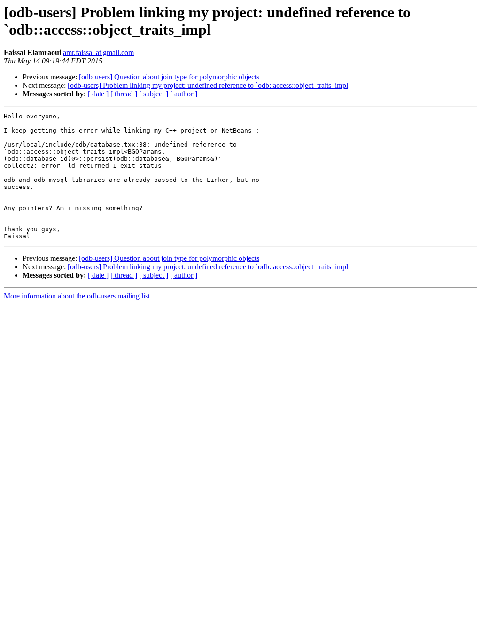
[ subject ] (153, 94)
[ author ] (183, 94)
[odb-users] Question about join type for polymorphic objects (169, 77)
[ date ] (98, 94)
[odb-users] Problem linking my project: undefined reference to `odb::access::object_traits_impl (208, 85)
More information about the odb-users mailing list (77, 296)
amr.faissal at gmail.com (98, 52)
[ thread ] (123, 94)
